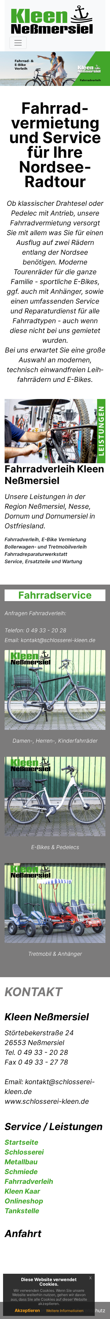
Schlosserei (24, 1152)
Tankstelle (22, 1210)
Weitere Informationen (64, 1310)
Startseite (21, 1142)
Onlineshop (24, 1201)
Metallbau (21, 1162)
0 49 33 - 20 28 (46, 630)
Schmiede (21, 1171)
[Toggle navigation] (18, 43)
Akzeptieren (27, 1310)
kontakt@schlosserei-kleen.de (58, 640)
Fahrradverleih (29, 1181)
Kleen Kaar (22, 1191)
